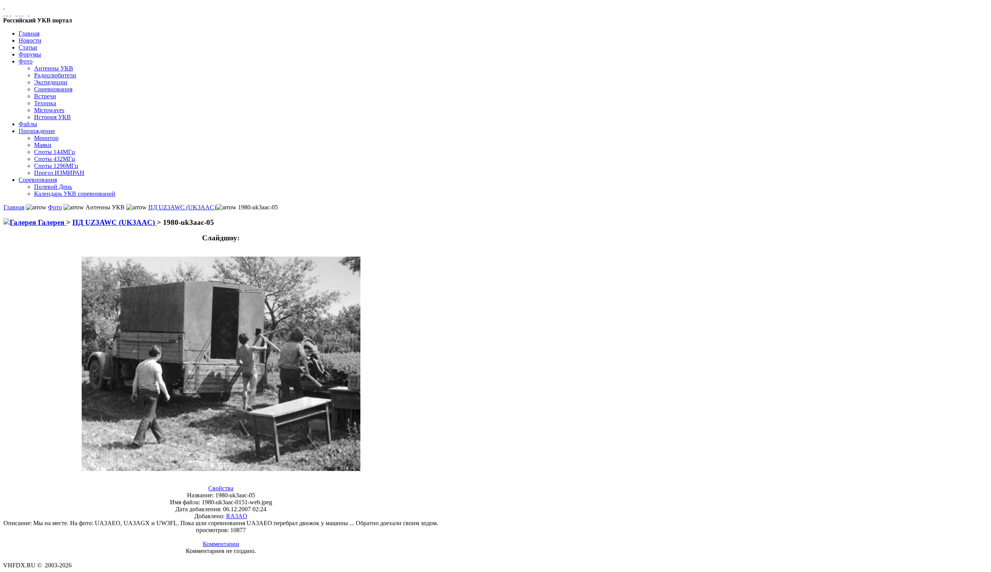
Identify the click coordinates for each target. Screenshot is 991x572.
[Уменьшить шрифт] (22, 13)
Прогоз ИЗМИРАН (59, 173)
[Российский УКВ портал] (4, 6)
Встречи (45, 96)
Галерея (51, 222)
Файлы (28, 124)
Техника (45, 103)
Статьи (28, 47)
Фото (26, 61)
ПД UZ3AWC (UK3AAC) (182, 207)
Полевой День (53, 186)
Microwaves (49, 110)
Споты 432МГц (54, 159)
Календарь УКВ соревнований (74, 193)
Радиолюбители (55, 75)
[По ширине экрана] (4, 13)
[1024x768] (7, 13)
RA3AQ (236, 516)
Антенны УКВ (53, 68)
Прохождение (37, 131)
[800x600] (10, 13)
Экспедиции (50, 82)
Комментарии (221, 544)
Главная (29, 33)
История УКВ (52, 117)
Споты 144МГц (54, 152)
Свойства (220, 488)
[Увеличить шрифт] (16, 13)
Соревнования (53, 89)
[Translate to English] (28, 13)
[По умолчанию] (19, 13)
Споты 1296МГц (56, 166)
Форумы (30, 54)
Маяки (42, 145)
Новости (30, 40)
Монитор (46, 138)
